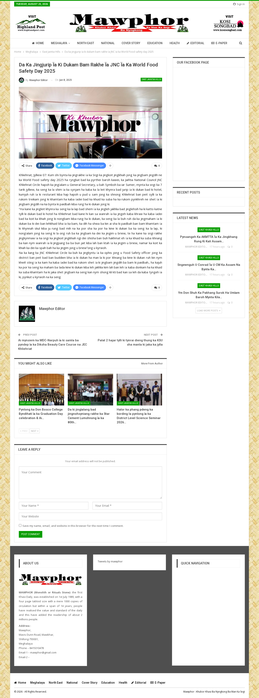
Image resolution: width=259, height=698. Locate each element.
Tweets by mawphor (110, 561)
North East (85, 43)
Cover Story (131, 43)
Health (175, 43)
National (108, 43)
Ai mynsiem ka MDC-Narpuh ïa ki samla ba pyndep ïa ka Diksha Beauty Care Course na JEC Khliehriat (52, 344)
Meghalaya (59, 43)
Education (154, 43)
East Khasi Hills (209, 229)
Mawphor (188, 691)
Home (40, 43)
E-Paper (221, 43)
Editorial (197, 43)
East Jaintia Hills (151, 79)
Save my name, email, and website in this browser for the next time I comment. (72, 526)
